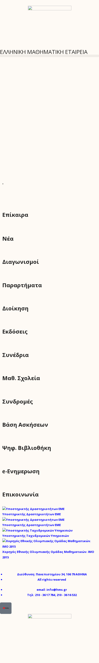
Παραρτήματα (22, 285)
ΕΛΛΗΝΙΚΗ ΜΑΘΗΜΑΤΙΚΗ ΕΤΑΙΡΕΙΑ (43, 52)
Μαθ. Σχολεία (21, 378)
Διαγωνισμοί (20, 261)
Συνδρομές (17, 401)
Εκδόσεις (15, 331)
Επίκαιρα (15, 214)
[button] (49, 56)
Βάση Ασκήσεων (25, 424)
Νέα (8, 238)
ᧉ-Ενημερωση (21, 471)
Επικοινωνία (20, 494)
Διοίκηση (15, 308)
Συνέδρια (15, 355)
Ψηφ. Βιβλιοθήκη (26, 447)
